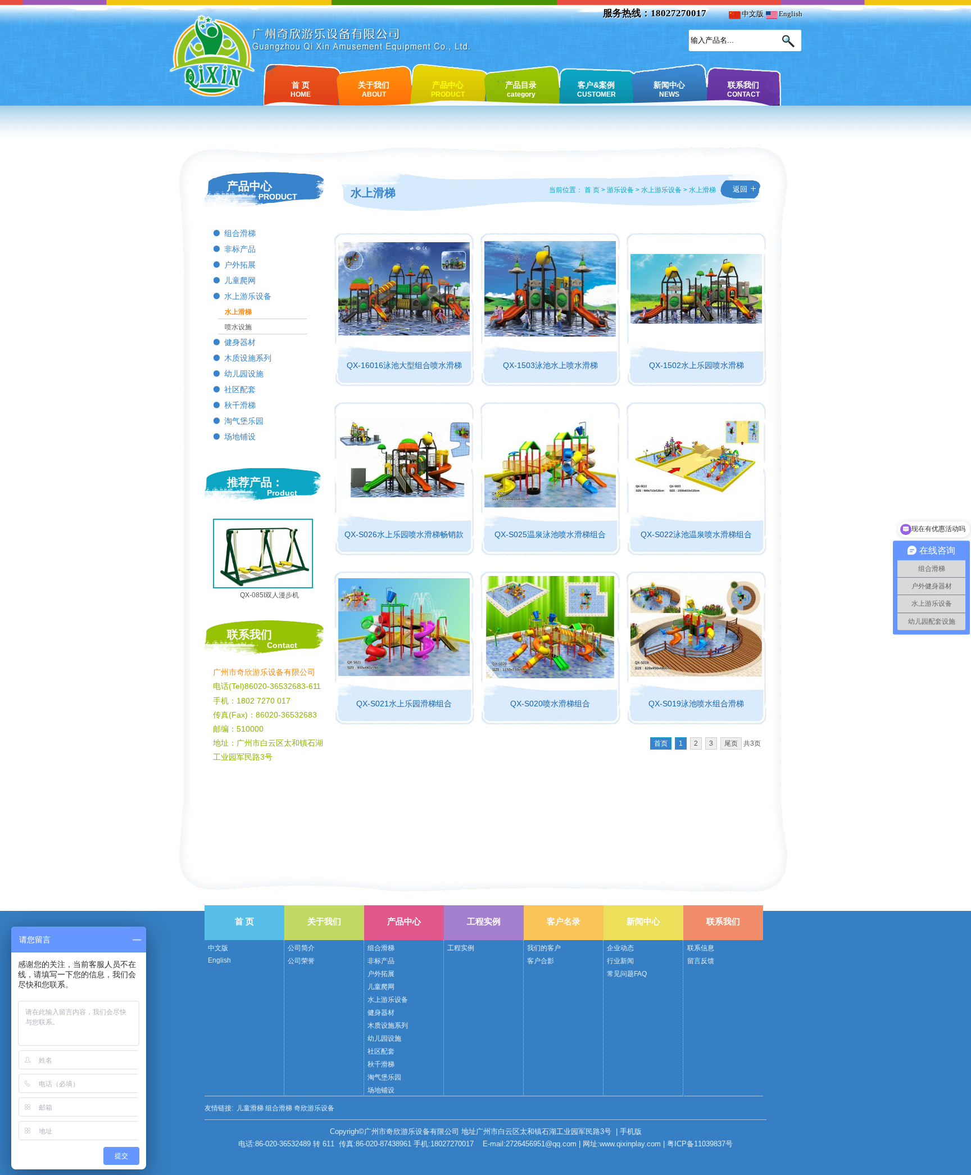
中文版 (752, 14)
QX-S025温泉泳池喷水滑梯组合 (550, 534)
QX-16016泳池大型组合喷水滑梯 (404, 365)
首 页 (301, 88)
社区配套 (240, 389)
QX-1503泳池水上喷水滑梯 (550, 365)
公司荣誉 (301, 961)
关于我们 (373, 88)
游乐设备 (620, 190)
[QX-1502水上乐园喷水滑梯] (696, 320)
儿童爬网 (240, 280)
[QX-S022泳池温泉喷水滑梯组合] (696, 494)
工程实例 (484, 921)
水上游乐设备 (247, 296)
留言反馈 (700, 961)
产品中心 (448, 88)
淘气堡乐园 (244, 421)
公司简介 (301, 948)
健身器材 (240, 342)
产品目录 (521, 88)
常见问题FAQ (627, 974)
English (789, 14)
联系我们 (743, 88)
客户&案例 (596, 88)
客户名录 (563, 921)
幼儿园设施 (244, 374)
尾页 (731, 743)
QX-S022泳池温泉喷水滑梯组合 (696, 534)
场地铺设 (240, 437)
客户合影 (540, 961)
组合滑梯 (240, 233)
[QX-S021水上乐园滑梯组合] (404, 673)
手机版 (631, 1131)
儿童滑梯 (250, 1108)
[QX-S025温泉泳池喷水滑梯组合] (550, 504)
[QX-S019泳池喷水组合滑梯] (696, 673)
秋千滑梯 (240, 405)
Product (282, 492)
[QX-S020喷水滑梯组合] (550, 675)
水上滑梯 (238, 312)
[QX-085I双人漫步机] (263, 584)
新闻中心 (669, 88)
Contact (282, 645)
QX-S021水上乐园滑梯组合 (404, 703)
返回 (740, 189)
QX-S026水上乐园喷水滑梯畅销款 (404, 534)
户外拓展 (240, 265)
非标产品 (240, 249)
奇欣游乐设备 (314, 1108)
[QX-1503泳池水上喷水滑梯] (550, 333)
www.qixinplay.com (630, 1144)
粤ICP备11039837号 (700, 1144)
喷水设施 (238, 327)
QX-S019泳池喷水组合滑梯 (696, 703)
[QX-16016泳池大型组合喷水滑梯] (404, 332)
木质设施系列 (247, 358)
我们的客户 (544, 948)
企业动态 (620, 948)
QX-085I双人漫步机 (269, 595)
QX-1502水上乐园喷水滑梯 (696, 365)
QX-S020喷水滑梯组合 (550, 703)
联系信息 (700, 948)
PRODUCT (277, 196)
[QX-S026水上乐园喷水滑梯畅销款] (404, 494)
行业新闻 (620, 961)
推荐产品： (255, 482)
